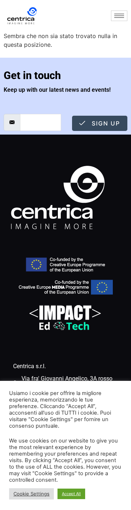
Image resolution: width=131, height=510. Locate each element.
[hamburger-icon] (119, 16)
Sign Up (105, 123)
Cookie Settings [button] (31, 494)
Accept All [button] (71, 493)
